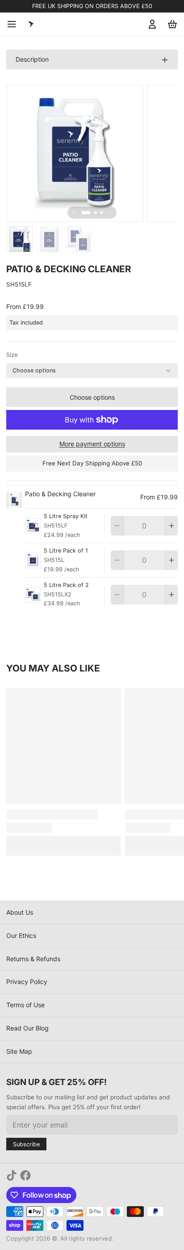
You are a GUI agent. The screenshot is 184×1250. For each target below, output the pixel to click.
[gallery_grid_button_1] (95, 212)
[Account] (151, 24)
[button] (92, 397)
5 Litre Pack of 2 (66, 585)
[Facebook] (25, 1175)
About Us (19, 912)
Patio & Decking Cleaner (60, 494)
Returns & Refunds (33, 959)
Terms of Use (25, 1005)
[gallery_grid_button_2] (101, 212)
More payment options (92, 444)
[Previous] (73, 212)
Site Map (19, 1051)
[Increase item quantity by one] (171, 526)
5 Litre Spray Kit (66, 516)
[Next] (110, 212)
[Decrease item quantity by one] (117, 526)
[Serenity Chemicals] (30, 24)
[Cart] (171, 24)
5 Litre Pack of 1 (66, 550)
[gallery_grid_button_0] (86, 212)
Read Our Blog (27, 1028)
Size (11, 354)
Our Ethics (21, 935)
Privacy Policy (26, 981)
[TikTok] (11, 1175)
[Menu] (14, 24)
